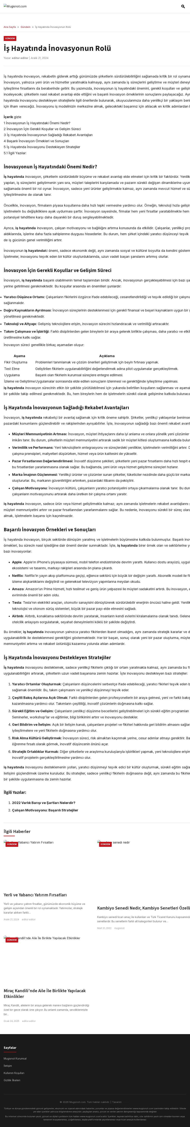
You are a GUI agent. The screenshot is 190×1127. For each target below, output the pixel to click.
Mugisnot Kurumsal (15, 1058)
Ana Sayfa (10, 26)
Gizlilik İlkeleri (12, 1080)
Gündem (25, 26)
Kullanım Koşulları (14, 1073)
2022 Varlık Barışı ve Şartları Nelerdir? (43, 803)
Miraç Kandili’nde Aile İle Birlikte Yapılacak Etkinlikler (45, 994)
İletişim (8, 1065)
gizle (17, 117)
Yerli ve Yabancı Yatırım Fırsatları (35, 895)
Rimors (126, 1101)
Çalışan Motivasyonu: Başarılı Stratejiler (45, 810)
